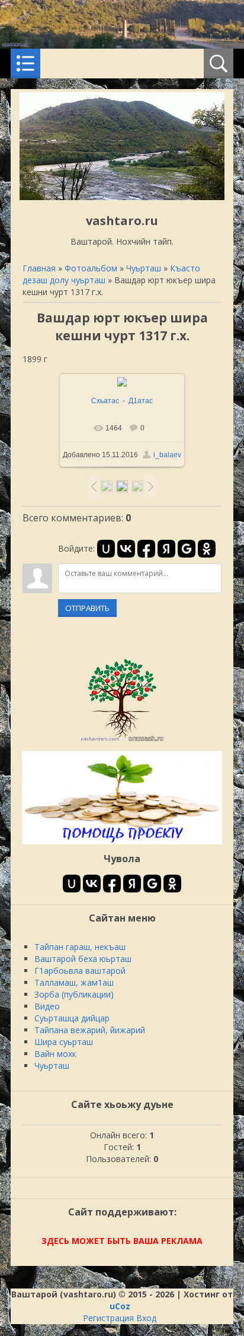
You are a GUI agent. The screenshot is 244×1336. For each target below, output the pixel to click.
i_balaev (167, 455)
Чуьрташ (143, 268)
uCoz (120, 1306)
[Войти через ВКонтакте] (126, 549)
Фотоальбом (91, 268)
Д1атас (141, 401)
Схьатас (105, 401)
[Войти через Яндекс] (166, 549)
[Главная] (122, 196)
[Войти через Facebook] (146, 549)
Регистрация (108, 1318)
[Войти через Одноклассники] (207, 549)
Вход (146, 1318)
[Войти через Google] (186, 549)
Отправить (87, 608)
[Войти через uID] (106, 549)
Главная (39, 268)
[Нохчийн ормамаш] (122, 740)
